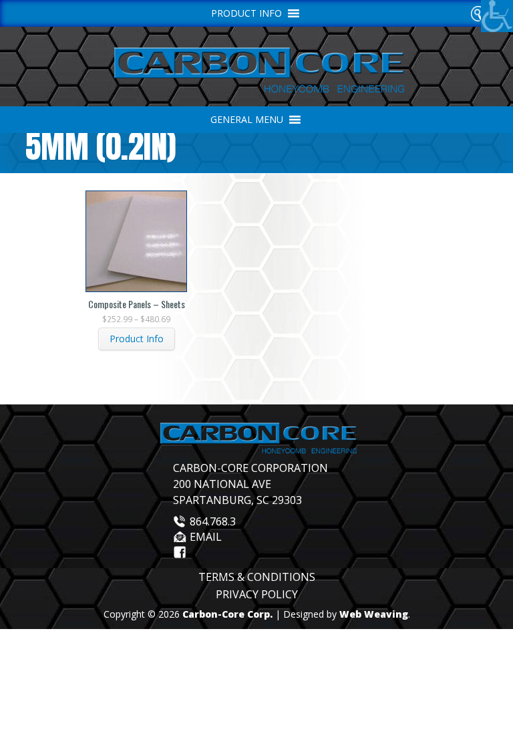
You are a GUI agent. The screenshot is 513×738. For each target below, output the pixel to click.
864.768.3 (213, 521)
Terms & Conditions (256, 577)
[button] (246, 119)
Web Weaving (373, 614)
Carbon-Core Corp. (227, 614)
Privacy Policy (257, 594)
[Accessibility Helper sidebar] (497, 16)
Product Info (137, 338)
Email (206, 536)
